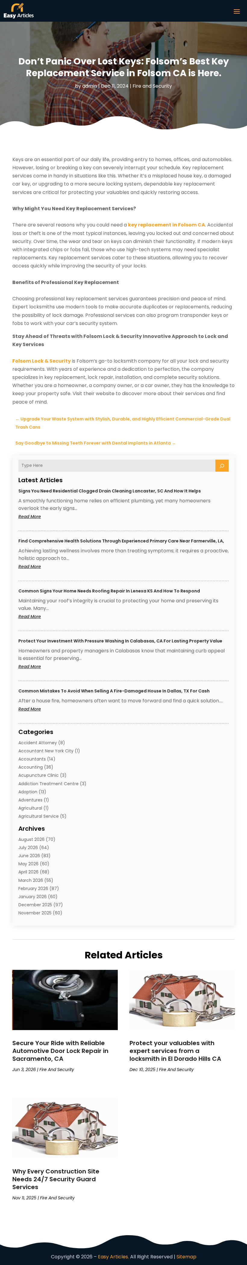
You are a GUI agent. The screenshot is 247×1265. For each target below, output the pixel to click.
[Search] (222, 466)
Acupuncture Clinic (38, 775)
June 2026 (29, 856)
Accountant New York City (45, 751)
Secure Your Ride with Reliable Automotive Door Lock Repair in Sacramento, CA (60, 1051)
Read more (41, 517)
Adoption (27, 792)
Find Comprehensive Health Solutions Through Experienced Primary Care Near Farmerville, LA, (121, 541)
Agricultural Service (38, 816)
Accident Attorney (37, 743)
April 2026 (28, 872)
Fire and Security (152, 86)
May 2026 (28, 864)
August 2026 (31, 839)
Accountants (32, 759)
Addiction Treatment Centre (48, 784)
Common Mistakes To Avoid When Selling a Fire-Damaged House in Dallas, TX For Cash (114, 691)
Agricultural (30, 808)
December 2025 (35, 905)
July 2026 (28, 848)
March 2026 (30, 880)
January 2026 (32, 897)
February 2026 (33, 889)
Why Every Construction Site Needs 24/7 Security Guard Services (55, 1179)
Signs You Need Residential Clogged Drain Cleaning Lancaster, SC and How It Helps (109, 491)
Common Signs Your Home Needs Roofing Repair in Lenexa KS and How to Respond (109, 591)
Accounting (30, 767)
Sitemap (186, 1256)
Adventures (30, 800)
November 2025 (35, 913)
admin (89, 86)
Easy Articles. (113, 1256)
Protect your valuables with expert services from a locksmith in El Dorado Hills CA (175, 1051)
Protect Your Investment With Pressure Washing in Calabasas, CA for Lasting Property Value (120, 641)
